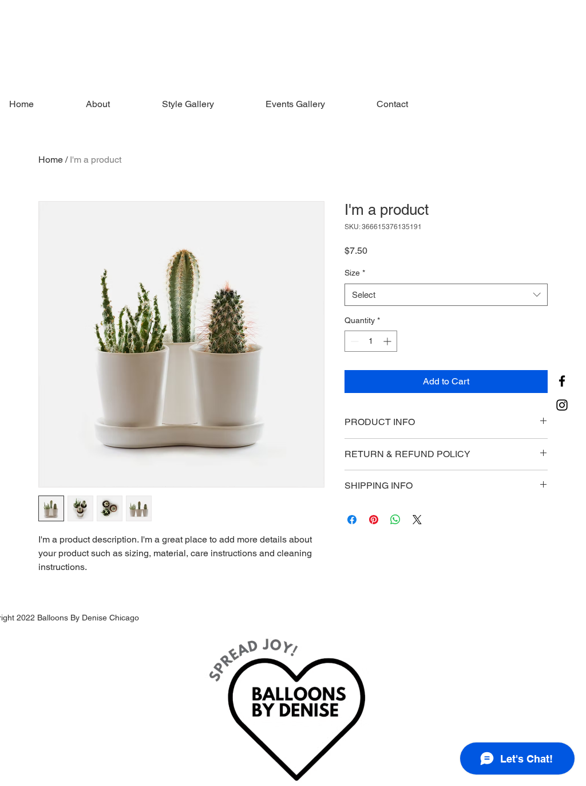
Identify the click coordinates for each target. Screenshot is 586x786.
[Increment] (388, 341)
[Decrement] (353, 341)
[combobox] (446, 295)
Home (50, 159)
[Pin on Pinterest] (374, 519)
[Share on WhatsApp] (395, 519)
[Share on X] (417, 519)
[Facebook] (562, 381)
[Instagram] (562, 405)
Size (355, 272)
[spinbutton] (371, 341)
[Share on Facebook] (352, 519)
